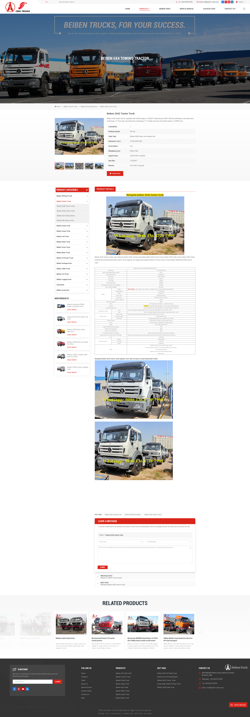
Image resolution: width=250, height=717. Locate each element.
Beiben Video (164, 9)
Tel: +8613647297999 (209, 683)
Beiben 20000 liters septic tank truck (76, 330)
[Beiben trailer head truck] (214, 624)
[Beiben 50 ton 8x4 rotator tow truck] (61, 318)
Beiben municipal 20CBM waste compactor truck (75, 305)
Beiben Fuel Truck (63, 236)
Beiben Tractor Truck (70, 106)
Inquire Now (116, 173)
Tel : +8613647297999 (185, 2)
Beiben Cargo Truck (63, 231)
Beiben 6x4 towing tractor (89, 106)
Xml (107, 713)
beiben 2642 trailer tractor (153, 514)
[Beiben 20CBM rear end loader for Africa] (61, 343)
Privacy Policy (116, 713)
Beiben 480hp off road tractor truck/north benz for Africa (67, 639)
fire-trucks (147, 713)
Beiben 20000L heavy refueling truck (77, 368)
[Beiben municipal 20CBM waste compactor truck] (61, 306)
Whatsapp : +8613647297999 (212, 679)
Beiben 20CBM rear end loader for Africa (77, 343)
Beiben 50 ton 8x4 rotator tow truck (77, 318)
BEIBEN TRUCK (26, 638)
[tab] (105, 189)
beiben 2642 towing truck (113, 514)
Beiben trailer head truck (208, 638)
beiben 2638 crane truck (165, 687)
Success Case (209, 9)
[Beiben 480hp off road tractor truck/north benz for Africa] (71, 624)
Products (143, 9)
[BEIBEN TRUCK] (35, 624)
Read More (71, 310)
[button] (201, 631)
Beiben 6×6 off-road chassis (167, 677)
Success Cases (86, 691)
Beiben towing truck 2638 (173, 638)
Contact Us (230, 9)
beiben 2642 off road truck (167, 673)
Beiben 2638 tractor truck (66, 206)
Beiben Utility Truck (63, 269)
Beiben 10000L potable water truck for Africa (77, 356)
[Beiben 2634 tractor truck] (143, 624)
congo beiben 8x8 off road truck (169, 684)
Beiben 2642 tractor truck (66, 211)
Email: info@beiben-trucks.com (209, 2)
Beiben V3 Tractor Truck (65, 258)
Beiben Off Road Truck (64, 196)
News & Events (86, 687)
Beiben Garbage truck (64, 263)
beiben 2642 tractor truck (114, 535)
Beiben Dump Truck (63, 226)
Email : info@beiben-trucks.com (213, 688)
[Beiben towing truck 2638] (178, 624)
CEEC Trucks (138, 713)
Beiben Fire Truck (63, 274)
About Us (84, 684)
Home (127, 9)
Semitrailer (60, 285)
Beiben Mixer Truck (63, 253)
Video (83, 680)
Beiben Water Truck (63, 242)
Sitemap (101, 713)
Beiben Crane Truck (63, 247)
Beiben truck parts (63, 290)
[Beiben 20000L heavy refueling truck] (61, 369)
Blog (82, 698)
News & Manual (187, 9)
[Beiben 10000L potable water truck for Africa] (61, 356)
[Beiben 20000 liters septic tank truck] (61, 331)
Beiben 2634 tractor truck (137, 638)
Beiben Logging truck (64, 279)
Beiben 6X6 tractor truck (65, 220)
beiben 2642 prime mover (133, 514)
